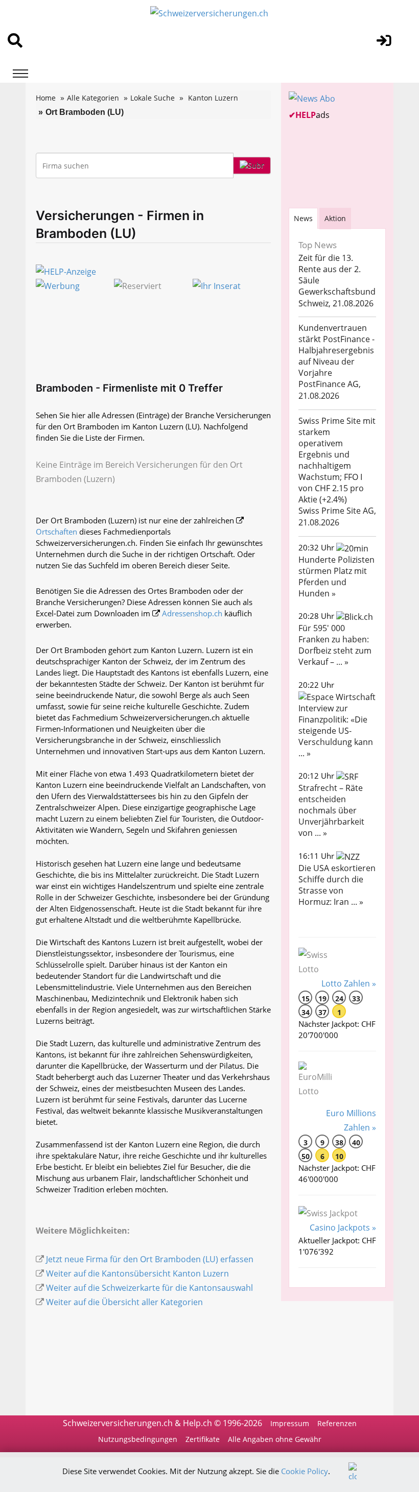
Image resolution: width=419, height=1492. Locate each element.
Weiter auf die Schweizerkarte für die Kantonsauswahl (149, 1287)
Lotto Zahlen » (348, 983)
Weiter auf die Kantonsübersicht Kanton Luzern (137, 1273)
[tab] (303, 218)
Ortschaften (56, 531)
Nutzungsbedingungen (137, 1439)
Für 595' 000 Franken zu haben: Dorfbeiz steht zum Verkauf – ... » (334, 644)
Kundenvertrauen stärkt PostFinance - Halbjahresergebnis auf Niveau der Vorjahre (336, 350)
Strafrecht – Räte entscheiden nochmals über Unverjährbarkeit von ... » (331, 810)
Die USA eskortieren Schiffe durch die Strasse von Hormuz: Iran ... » (337, 884)
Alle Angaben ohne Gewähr (274, 1439)
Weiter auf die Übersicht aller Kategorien (124, 1302)
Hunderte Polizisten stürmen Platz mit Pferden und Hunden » (336, 576)
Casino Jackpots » (343, 1227)
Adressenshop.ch (192, 613)
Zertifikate (202, 1439)
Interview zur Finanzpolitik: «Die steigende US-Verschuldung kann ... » (335, 731)
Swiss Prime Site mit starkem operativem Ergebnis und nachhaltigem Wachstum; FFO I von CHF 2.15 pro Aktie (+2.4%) (337, 460)
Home (46, 98)
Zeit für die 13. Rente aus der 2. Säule (329, 269)
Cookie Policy (304, 1471)
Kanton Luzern (213, 98)
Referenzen (337, 1423)
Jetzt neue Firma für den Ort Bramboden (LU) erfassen (149, 1259)
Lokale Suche (152, 98)
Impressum (289, 1423)
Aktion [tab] (335, 218)
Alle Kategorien (93, 98)
